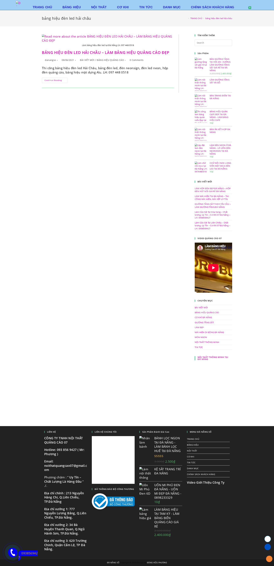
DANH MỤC (193, 468)
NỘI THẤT (192, 450)
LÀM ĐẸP (199, 327)
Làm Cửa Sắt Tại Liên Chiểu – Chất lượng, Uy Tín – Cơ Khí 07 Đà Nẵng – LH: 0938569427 (212, 225)
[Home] (186, 18)
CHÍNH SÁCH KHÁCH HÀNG (201, 474)
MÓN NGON (201, 337)
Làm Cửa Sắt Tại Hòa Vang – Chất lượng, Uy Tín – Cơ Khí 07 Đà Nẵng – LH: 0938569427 (212, 215)
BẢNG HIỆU (193, 444)
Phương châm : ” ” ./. (64, 481)
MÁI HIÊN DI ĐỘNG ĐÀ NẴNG (209, 332)
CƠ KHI (190, 456)
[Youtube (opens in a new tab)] (261, 3)
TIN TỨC (199, 347)
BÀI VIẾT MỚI (87, 60)
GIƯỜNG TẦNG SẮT (204, 322)
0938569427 (28, 555)
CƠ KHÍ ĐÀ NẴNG (203, 317)
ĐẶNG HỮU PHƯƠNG (157, 562)
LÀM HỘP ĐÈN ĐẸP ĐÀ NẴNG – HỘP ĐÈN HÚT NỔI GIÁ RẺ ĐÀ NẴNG (213, 190)
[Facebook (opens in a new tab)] (257, 3)
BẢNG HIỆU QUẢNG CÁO (110, 60)
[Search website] (258, 7)
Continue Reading (56, 81)
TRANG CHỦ (193, 439)
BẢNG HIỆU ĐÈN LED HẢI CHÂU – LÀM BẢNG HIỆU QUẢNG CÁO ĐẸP (105, 52)
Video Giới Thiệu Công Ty (206, 482)
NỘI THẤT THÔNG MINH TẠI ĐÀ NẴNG (213, 358)
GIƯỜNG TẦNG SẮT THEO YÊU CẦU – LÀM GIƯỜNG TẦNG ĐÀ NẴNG (213, 205)
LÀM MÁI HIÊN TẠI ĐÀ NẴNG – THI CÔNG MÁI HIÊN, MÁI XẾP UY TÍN (212, 197)
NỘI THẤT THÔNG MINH (207, 342)
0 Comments (137, 60)
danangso (50, 60)
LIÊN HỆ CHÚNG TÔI (106, 431)
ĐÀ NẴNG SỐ (113, 562)
